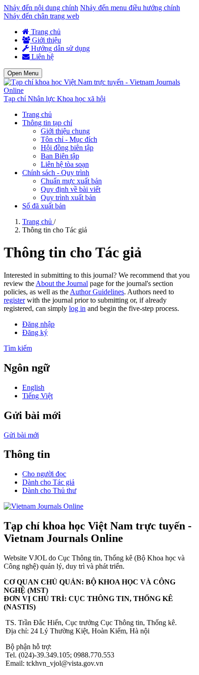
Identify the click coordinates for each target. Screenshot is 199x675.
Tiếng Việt (37, 396)
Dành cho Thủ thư (49, 490)
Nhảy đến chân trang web (41, 16)
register (14, 300)
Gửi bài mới (21, 435)
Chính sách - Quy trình (55, 172)
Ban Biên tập (60, 156)
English (33, 387)
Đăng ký (35, 332)
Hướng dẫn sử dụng (59, 48)
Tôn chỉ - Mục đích (69, 139)
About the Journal (62, 283)
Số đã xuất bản (44, 206)
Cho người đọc (44, 474)
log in (77, 308)
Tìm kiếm (18, 348)
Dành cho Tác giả (48, 482)
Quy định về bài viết (70, 189)
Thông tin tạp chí (47, 123)
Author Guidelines (97, 292)
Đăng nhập (38, 324)
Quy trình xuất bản (68, 197)
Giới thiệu (45, 40)
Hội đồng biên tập (67, 148)
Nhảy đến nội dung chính (41, 8)
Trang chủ (45, 32)
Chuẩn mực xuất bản (71, 181)
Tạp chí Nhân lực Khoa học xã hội (55, 99)
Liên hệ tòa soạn (65, 164)
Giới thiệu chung (65, 131)
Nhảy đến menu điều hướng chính (130, 8)
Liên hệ (42, 57)
